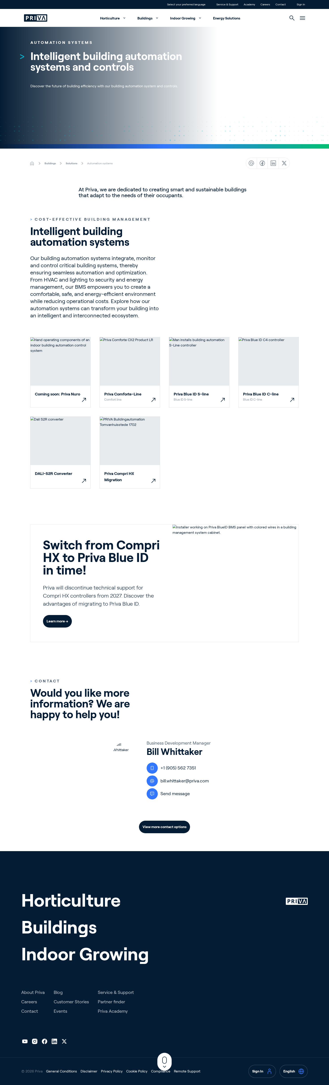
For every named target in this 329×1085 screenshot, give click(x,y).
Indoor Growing (183, 18)
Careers (29, 1001)
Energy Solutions (226, 18)
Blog (58, 992)
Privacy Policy (112, 1071)
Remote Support (187, 1071)
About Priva (33, 992)
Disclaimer (89, 1071)
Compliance (160, 1071)
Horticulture (110, 18)
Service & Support (116, 992)
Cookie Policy (136, 1071)
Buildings (145, 18)
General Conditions (61, 1071)
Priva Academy (113, 1011)
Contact (29, 1011)
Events (60, 1011)
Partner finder (111, 1001)
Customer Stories (71, 1001)
